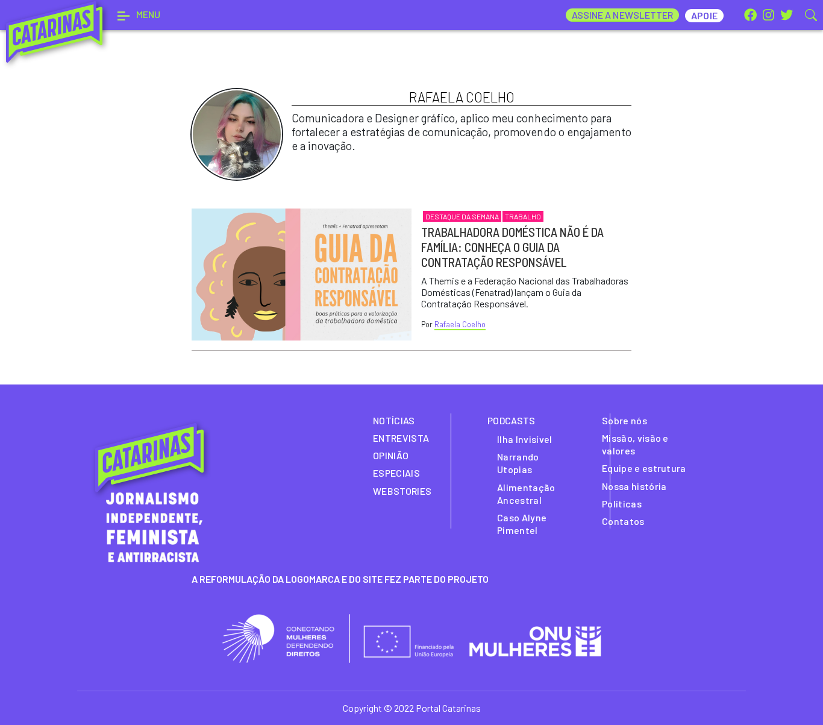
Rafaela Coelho (460, 324)
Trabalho (523, 216)
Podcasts (511, 420)
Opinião (390, 455)
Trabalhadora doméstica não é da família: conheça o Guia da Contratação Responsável (512, 246)
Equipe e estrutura (644, 468)
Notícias (394, 420)
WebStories (402, 491)
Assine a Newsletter (623, 14)
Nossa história (634, 486)
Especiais (396, 473)
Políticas (622, 503)
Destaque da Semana (462, 216)
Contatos (623, 521)
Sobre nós (624, 420)
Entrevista (401, 438)
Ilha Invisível (524, 439)
